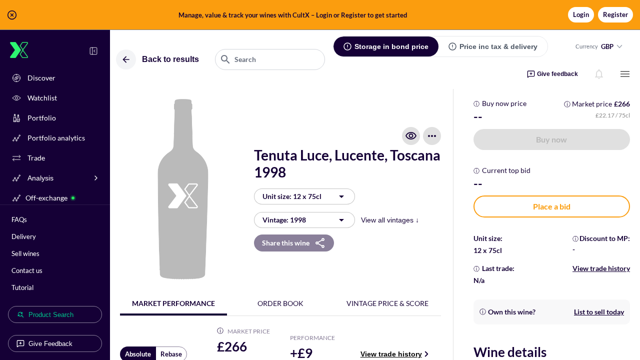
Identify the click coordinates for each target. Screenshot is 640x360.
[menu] (625, 74)
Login (581, 14)
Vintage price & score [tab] (387, 303)
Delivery (24, 236)
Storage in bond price (391, 46)
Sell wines (26, 254)
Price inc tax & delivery (499, 46)
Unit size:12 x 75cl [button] (292, 196)
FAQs (19, 220)
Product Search (51, 314)
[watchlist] (411, 136)
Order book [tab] (281, 303)
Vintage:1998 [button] (284, 220)
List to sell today (599, 312)
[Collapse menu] (93, 51)
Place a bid (551, 206)
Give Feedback (50, 344)
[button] (320, 15)
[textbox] (270, 59)
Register (615, 14)
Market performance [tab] (173, 303)
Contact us (27, 270)
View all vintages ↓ (390, 220)
